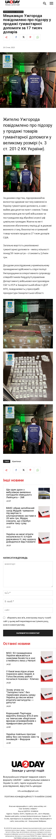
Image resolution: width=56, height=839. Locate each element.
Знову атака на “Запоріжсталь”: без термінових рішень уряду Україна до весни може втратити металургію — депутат (21, 696)
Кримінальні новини (13, 12)
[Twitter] (23, 37)
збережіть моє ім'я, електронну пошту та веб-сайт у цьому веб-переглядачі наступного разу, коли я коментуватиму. (27, 621)
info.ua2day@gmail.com (28, 791)
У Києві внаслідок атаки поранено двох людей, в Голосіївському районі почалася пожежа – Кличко (22, 675)
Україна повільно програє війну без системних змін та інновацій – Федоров (22, 737)
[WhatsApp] (37, 37)
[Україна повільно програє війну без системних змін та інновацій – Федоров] (47, 738)
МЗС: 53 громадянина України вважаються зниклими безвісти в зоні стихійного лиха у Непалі (20, 657)
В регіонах (16, 461)
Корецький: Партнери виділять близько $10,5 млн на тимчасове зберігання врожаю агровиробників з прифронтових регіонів (22, 718)
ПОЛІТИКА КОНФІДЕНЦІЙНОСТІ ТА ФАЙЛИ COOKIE (28, 796)
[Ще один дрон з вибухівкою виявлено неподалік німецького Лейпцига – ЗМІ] (44, 493)
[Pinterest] (30, 37)
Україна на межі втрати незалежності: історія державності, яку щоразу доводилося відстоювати (21, 538)
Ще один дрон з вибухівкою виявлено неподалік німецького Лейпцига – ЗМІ (19, 493)
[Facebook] (16, 37)
